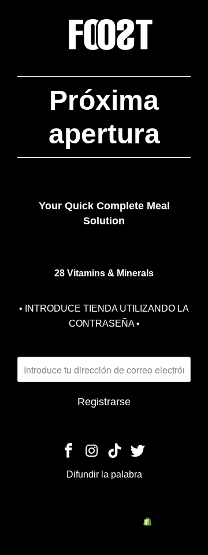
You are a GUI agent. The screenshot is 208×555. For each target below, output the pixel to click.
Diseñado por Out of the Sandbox (128, 506)
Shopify (167, 521)
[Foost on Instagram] (92, 451)
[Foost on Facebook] (69, 451)
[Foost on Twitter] (138, 451)
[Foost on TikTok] (115, 451)
